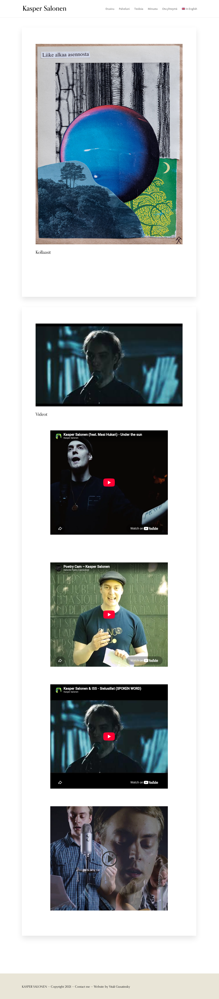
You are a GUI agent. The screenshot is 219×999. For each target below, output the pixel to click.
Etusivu (110, 9)
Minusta (153, 9)
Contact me (82, 986)
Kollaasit (43, 252)
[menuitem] (189, 12)
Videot (41, 414)
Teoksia (138, 9)
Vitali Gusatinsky (119, 986)
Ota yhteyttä (169, 9)
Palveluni (124, 9)
